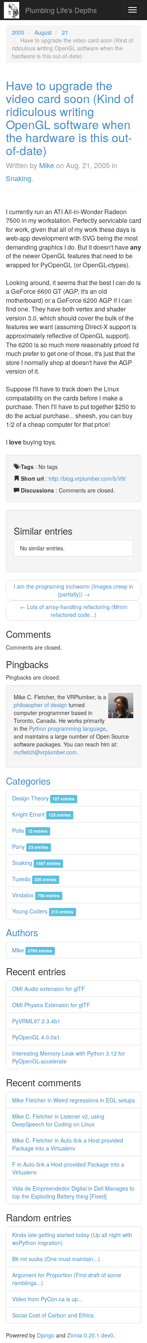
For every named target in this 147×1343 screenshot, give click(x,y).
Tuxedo (34, 879)
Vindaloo (36, 895)
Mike (46, 165)
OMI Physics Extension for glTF (51, 1005)
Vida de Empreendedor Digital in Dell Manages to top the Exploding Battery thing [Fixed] (73, 1192)
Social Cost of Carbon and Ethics (53, 1315)
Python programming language (67, 728)
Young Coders (42, 911)
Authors (22, 932)
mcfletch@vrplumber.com (45, 752)
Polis (29, 830)
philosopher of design (40, 705)
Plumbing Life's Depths (61, 10)
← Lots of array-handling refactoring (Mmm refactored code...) (73, 611)
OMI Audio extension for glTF (48, 989)
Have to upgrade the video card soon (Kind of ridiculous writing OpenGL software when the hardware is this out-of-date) (70, 118)
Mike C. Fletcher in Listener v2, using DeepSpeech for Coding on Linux (58, 1120)
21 (65, 32)
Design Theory (43, 798)
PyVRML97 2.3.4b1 (36, 1021)
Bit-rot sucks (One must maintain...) (56, 1259)
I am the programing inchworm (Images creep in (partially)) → (73, 590)
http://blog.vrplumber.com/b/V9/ (87, 478)
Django (45, 1335)
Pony (30, 846)
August (43, 32)
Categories (28, 780)
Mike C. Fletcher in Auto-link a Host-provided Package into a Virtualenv (67, 1144)
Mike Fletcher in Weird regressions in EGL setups (73, 1100)
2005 (18, 32)
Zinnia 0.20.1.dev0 (90, 1335)
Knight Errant (41, 814)
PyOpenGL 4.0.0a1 (36, 1037)
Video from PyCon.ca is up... (47, 1299)
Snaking (18, 178)
